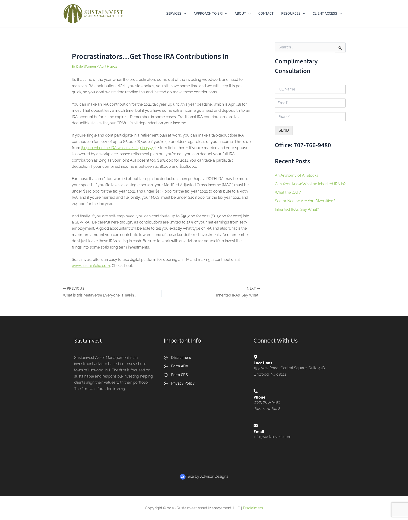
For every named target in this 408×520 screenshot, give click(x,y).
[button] (183, 13)
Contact (266, 13)
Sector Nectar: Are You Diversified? (305, 201)
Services (173, 13)
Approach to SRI (208, 13)
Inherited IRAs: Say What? (297, 209)
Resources (291, 13)
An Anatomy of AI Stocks (296, 175)
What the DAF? (288, 192)
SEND (284, 130)
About (240, 13)
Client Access (325, 13)
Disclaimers (253, 508)
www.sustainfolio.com (91, 265)
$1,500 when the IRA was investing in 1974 (117, 148)
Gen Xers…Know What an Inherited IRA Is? (310, 184)
